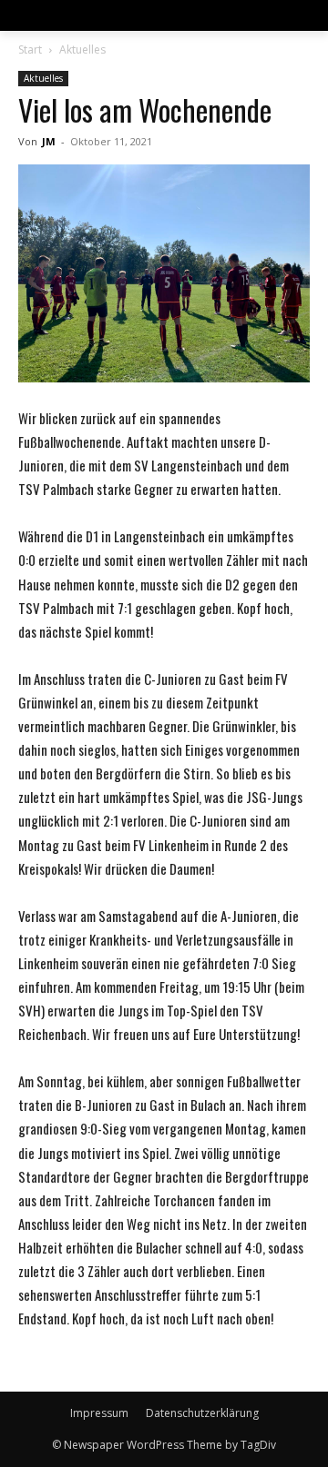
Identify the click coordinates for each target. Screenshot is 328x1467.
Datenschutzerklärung (202, 1413)
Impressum (99, 1413)
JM (49, 141)
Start (30, 49)
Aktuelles (82, 49)
